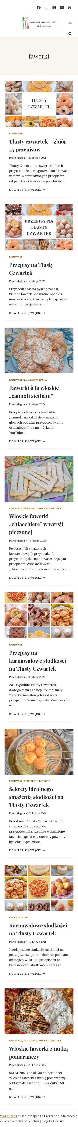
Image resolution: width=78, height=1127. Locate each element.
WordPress (8, 1116)
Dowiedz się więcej (27, 189)
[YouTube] (62, 8)
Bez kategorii (18, 917)
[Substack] (69, 8)
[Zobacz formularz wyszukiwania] (70, 33)
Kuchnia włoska (35, 379)
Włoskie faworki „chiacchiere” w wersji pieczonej (36, 524)
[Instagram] (46, 8)
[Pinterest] (54, 8)
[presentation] (39, 104)
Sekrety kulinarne (37, 781)
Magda (20, 157)
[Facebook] (39, 8)
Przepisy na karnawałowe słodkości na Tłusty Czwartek (37, 660)
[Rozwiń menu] (69, 23)
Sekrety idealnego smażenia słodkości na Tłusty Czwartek (36, 796)
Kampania (15, 508)
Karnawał (16, 133)
